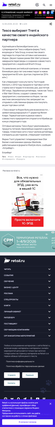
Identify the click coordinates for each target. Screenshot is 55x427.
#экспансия (41, 157)
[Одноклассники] (31, 399)
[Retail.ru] (16, 4)
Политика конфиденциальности (20, 361)
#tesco (10, 157)
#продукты (20, 159)
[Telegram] (24, 399)
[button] (27, 269)
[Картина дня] (37, 5)
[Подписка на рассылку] (5, 399)
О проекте (11, 375)
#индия (18, 157)
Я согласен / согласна (27, 422)
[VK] (12, 399)
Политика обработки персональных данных (25, 366)
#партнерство (28, 157)
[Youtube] (37, 399)
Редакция (30, 375)
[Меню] (51, 5)
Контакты (11, 383)
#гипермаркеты (8, 159)
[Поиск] (44, 5)
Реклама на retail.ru (11, 170)
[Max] (18, 399)
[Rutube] (44, 399)
